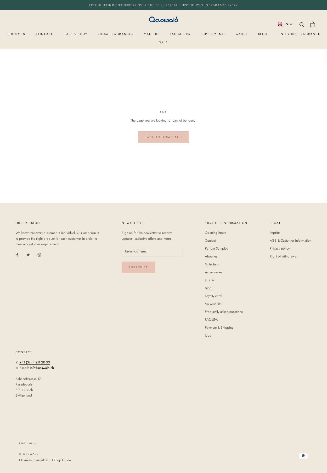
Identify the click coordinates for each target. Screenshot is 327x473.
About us (211, 256)
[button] (285, 24)
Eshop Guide (61, 460)
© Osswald (29, 454)
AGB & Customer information (290, 240)
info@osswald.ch (42, 367)
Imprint (275, 232)
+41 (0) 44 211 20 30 (34, 362)
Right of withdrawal (283, 256)
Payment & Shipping (219, 327)
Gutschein (212, 264)
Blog (208, 288)
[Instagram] (39, 254)
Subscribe (138, 267)
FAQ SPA (211, 319)
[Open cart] (312, 24)
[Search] (301, 24)
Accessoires (213, 272)
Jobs (208, 335)
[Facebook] (17, 254)
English (25, 443)
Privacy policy (280, 248)
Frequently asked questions (224, 311)
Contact (210, 240)
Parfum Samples (216, 248)
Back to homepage (163, 137)
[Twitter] (28, 254)
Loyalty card (213, 295)
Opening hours (215, 232)
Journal (209, 280)
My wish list (213, 303)
